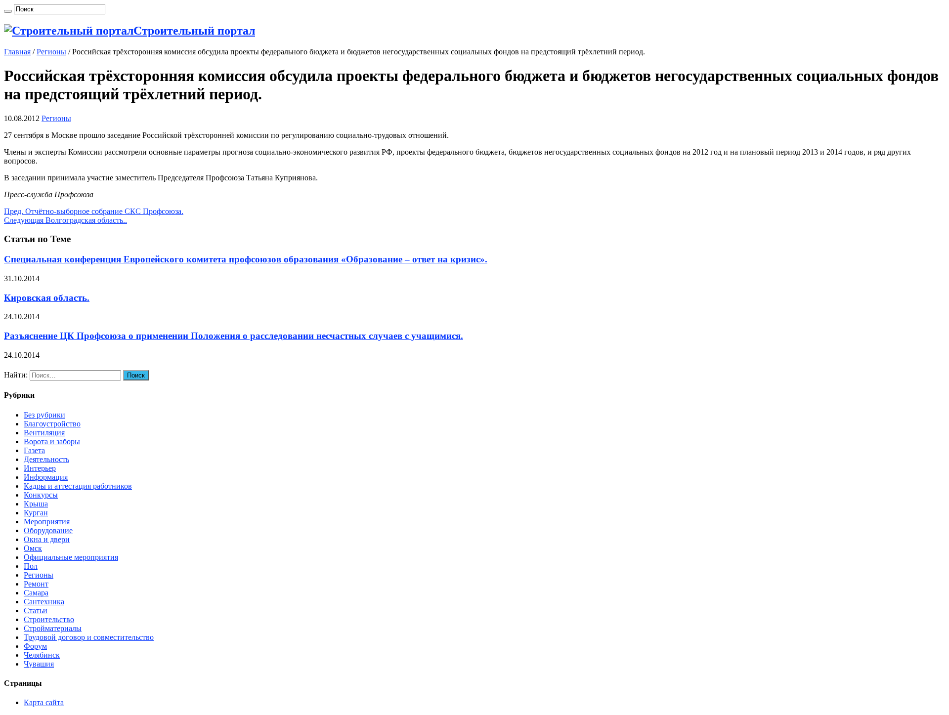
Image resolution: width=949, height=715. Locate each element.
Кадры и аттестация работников (78, 486)
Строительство (49, 619)
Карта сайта (44, 702)
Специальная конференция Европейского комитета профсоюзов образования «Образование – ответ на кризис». (245, 259)
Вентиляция (44, 432)
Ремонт (36, 584)
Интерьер (40, 468)
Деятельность (46, 459)
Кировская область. (46, 298)
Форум (35, 646)
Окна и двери (47, 539)
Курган (36, 512)
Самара (36, 593)
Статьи (35, 610)
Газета (34, 450)
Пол (31, 566)
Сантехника (44, 601)
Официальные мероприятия (71, 557)
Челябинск (42, 655)
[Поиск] (8, 11)
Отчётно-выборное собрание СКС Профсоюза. (93, 211)
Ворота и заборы (52, 441)
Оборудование (48, 530)
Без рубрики (44, 415)
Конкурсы (41, 495)
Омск (33, 548)
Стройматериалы (53, 628)
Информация (46, 477)
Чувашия (39, 664)
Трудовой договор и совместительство (89, 637)
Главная (17, 51)
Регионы (51, 51)
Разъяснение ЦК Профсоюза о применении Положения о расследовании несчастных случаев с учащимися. (233, 336)
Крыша (36, 504)
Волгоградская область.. (65, 220)
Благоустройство (52, 424)
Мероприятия (47, 521)
